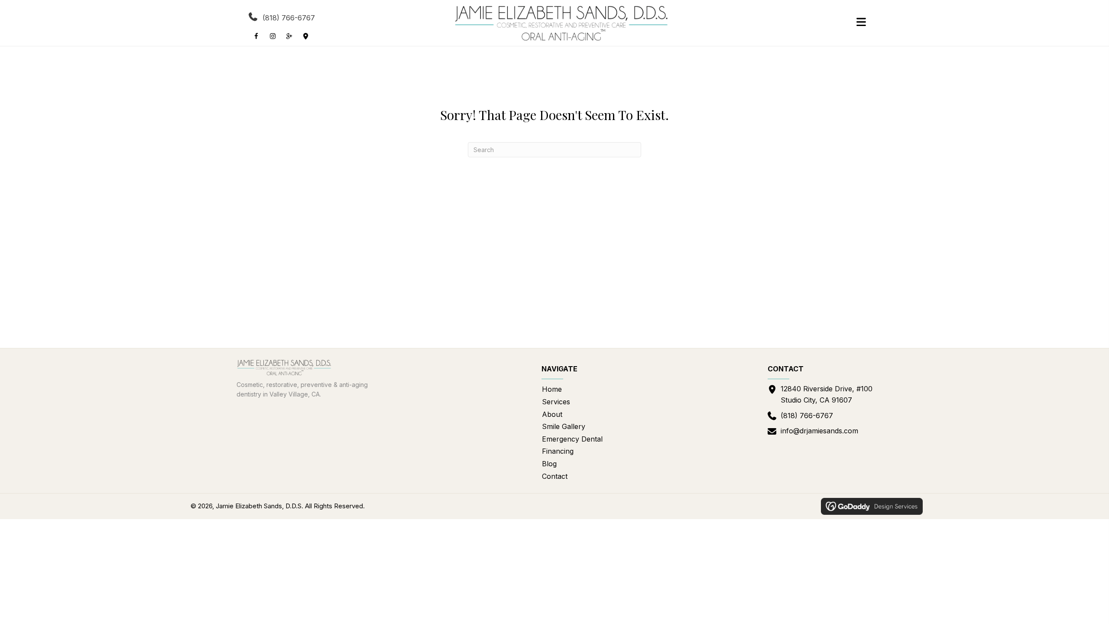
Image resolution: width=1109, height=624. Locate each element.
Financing (558, 451)
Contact (554, 476)
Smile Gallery (563, 426)
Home (552, 389)
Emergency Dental (572, 439)
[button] (256, 36)
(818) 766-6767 (289, 17)
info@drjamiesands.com (819, 430)
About (552, 414)
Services (556, 401)
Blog (549, 463)
